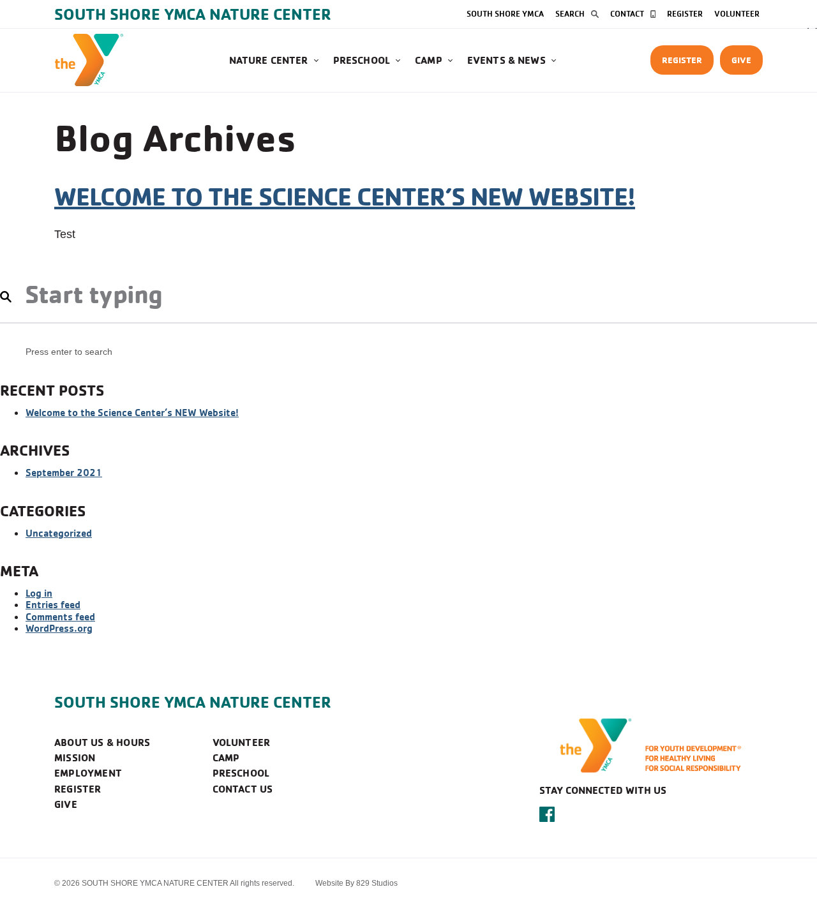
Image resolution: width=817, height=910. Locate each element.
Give (741, 59)
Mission (74, 757)
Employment (88, 773)
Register (685, 13)
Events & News (506, 60)
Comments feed (60, 616)
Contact (627, 13)
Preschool (361, 60)
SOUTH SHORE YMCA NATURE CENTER (192, 702)
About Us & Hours (102, 742)
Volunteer (737, 13)
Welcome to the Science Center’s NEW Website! (344, 196)
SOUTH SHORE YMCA (505, 13)
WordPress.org (59, 628)
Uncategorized (59, 532)
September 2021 (64, 472)
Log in (39, 592)
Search (570, 13)
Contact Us (243, 788)
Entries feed (53, 604)
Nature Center (268, 60)
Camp (428, 60)
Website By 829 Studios (356, 883)
